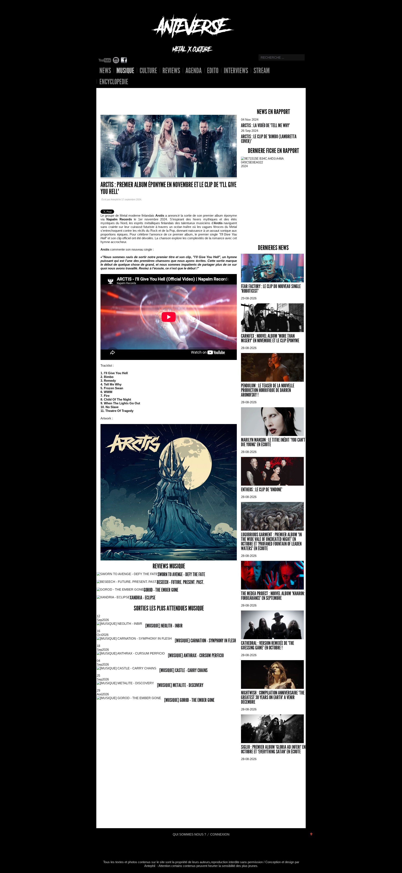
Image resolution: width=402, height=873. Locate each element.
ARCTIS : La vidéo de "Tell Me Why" (265, 125)
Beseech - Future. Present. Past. (180, 582)
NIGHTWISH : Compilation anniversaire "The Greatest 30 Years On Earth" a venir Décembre (272, 697)
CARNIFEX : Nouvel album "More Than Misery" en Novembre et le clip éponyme (270, 338)
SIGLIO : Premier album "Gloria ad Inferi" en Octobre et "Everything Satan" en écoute (273, 749)
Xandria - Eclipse (142, 598)
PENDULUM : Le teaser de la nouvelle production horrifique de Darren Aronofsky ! (267, 390)
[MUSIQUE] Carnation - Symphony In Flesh (205, 641)
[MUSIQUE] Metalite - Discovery (180, 685)
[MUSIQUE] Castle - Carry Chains (183, 670)
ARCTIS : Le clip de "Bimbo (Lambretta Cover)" (268, 139)
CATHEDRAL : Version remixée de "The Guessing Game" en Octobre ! (267, 645)
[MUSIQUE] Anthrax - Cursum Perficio (196, 655)
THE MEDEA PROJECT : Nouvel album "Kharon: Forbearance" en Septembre (273, 596)
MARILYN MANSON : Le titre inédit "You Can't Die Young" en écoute (273, 442)
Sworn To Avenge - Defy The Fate (181, 574)
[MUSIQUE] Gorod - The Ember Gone (189, 700)
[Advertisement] (165, 95)
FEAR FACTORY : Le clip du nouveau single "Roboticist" (271, 288)
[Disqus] (169, 767)
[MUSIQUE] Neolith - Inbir (164, 626)
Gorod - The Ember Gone (161, 590)
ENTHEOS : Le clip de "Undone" (261, 490)
